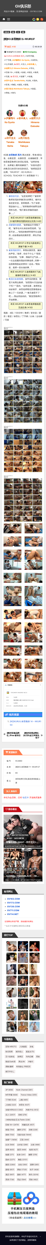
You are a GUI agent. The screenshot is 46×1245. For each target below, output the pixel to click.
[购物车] (37, 19)
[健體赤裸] (11, 1003)
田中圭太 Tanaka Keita (15, 80)
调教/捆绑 (9, 1066)
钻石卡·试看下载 (19, 838)
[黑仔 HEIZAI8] (23, 992)
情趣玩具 (28, 1125)
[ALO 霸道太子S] (11, 992)
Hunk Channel (24, 1090)
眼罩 (21, 1149)
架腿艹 (23, 76)
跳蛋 (34, 89)
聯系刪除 (32, 1240)
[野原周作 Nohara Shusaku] (23, 1026)
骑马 (14, 93)
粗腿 (9, 1154)
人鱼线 (10, 1105)
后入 (24, 64)
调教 (23, 32)
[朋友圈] (33, 19)
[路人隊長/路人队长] (34, 1003)
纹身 (21, 1154)
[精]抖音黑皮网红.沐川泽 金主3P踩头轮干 (31, 735)
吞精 (22, 1115)
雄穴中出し (9, 1071)
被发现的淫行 (15, 250)
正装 (24, 1140)
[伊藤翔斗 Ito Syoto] (10, 113)
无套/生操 (24, 1135)
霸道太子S (30, 1051)
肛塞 (7, 84)
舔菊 (26, 84)
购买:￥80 (11, 47)
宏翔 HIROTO (10, 1046)
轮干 (34, 1169)
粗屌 (33, 1149)
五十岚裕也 (9, 1056)
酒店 (9, 1174)
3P (9, 1090)
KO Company (31, 52)
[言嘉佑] (11, 969)
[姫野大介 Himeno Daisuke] (35, 113)
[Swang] (34, 946)
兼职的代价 (14, 196)
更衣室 (15, 76)
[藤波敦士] (34, 1026)
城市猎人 (19, 1051)
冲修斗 (30, 1061)
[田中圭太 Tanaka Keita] (10, 133)
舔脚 (34, 1164)
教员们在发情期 (16, 279)
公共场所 (9, 64)
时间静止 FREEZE (23, 1066)
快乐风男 (9, 1051)
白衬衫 (22, 1144)
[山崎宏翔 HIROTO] (11, 946)
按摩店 (20, 1056)
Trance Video (29, 1095)
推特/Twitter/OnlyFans (20, 835)
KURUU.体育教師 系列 (15, 56)
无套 (7, 76)
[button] (41, 19)
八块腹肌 (23, 1046)
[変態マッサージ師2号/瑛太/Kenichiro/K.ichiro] (34, 969)
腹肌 (20, 84)
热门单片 (9, 838)
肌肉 (35, 80)
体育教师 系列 (15, 155)
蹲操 (7, 93)
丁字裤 (8, 60)
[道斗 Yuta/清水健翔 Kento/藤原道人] (34, 980)
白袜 (29, 80)
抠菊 (17, 72)
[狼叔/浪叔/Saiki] (11, 957)
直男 (9, 1149)
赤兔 (31, 1046)
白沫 (9, 1144)
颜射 (21, 1174)
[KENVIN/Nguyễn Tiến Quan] (23, 946)
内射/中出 (32, 1110)
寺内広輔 (29, 1056)
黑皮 (21, 1179)
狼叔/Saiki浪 (10, 1061)
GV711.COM (13, 910)
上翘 (23, 1100)
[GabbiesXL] (11, 1015)
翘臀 (32, 1154)
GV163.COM (13, 899)
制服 (13, 32)
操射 (24, 72)
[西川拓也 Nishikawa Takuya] (24, 133)
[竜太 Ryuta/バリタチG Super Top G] (23, 969)
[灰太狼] (11, 1026)
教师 (36, 72)
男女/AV (22, 1061)
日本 (18, 32)
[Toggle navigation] (8, 19)
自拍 (22, 1164)
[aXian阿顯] (23, 1015)
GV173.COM (13, 902)
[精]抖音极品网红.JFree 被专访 (14, 734)
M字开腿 (30, 56)
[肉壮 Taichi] (34, 1015)
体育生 (35, 60)
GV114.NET (13, 914)
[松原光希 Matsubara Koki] (34, 957)
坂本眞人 (32, 64)
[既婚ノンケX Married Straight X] (11, 980)
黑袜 (38, 1056)
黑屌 (9, 1179)
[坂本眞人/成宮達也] (22, 113)
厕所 (18, 64)
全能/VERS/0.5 (14, 1110)
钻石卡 (26, 797)
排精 (33, 1130)
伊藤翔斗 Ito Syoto (22, 60)
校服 (30, 76)
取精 (20, 869)
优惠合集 (6, 32)
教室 (30, 72)
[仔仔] (23, 1003)
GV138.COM (13, 906)
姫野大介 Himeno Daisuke (17, 68)
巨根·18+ (9, 72)
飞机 (20, 872)
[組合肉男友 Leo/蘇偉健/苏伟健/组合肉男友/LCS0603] (23, 957)
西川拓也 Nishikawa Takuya (17, 89)
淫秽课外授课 (15, 225)
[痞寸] (23, 980)
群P (30, 869)
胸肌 (14, 84)
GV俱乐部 (23, 6)
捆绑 (21, 1130)
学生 (32, 68)
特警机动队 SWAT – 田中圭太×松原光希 (25, 842)
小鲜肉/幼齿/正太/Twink (17, 1120)
